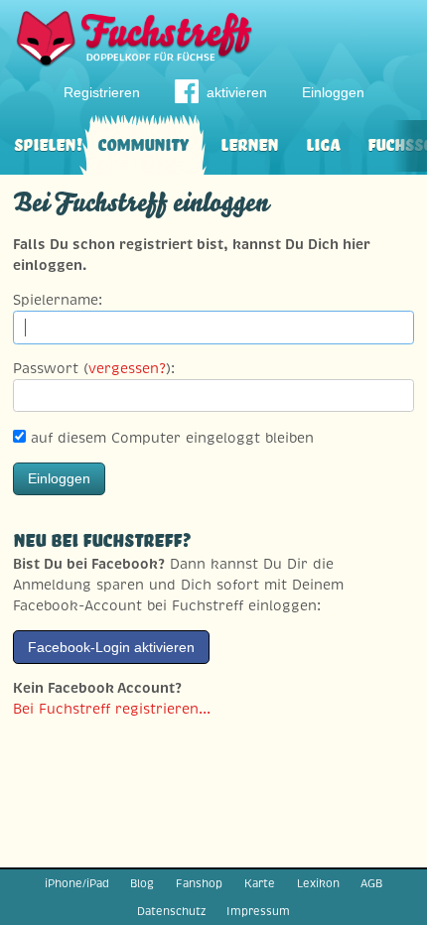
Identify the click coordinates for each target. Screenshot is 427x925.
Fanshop (199, 883)
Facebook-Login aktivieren (111, 647)
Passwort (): (94, 368)
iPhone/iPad (77, 883)
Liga (323, 142)
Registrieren (102, 92)
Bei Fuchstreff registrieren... (112, 709)
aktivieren (237, 92)
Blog (142, 883)
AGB (371, 883)
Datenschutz (171, 911)
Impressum (258, 911)
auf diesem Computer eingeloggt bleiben (170, 438)
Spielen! (48, 142)
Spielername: (57, 300)
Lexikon (318, 883)
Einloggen (333, 92)
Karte (259, 883)
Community (143, 142)
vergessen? (127, 368)
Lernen (249, 142)
